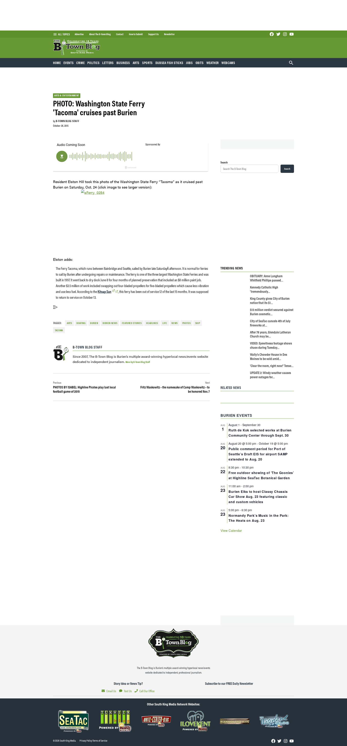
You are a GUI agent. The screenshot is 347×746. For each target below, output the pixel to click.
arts (69, 323)
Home (57, 62)
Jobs (189, 62)
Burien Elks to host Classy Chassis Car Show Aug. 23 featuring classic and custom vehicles (258, 496)
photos (186, 323)
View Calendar (231, 530)
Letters (107, 62)
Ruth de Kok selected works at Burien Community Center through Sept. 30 (260, 433)
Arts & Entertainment (66, 95)
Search (224, 162)
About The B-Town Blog (100, 34)
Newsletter (169, 34)
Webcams (228, 62)
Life (164, 323)
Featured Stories (132, 323)
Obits (200, 62)
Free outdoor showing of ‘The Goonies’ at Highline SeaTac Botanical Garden (261, 475)
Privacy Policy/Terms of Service (93, 740)
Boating (81, 323)
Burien (94, 323)
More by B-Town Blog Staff (138, 362)
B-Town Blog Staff (67, 121)
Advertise (79, 34)
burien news (110, 323)
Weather (212, 62)
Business (123, 62)
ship (197, 323)
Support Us (153, 34)
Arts (136, 62)
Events (68, 62)
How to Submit (136, 34)
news (174, 323)
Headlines (152, 323)
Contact (119, 34)
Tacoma (59, 330)
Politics (93, 62)
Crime (80, 62)
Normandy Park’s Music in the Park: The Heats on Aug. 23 (258, 518)
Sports (147, 62)
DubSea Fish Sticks (169, 62)
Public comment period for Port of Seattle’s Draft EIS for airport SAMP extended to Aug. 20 (258, 454)
